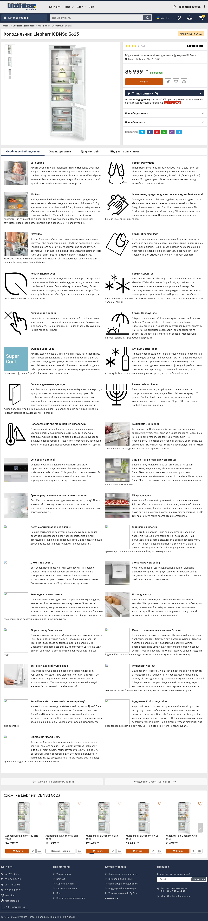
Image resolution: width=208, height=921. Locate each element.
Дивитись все (111, 898)
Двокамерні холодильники (122, 874)
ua (162, 17)
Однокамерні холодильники (123, 883)
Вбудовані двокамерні (120, 878)
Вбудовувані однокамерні (122, 888)
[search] (147, 17)
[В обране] (176, 81)
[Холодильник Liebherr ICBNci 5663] (104, 818)
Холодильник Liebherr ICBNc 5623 (21, 838)
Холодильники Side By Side (123, 893)
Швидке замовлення (168, 81)
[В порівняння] (184, 81)
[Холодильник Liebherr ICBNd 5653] (64, 818)
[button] (91, 853)
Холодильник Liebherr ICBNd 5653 (62, 838)
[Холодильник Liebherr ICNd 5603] (184, 818)
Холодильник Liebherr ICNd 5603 (181, 838)
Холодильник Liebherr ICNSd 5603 (142, 838)
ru (167, 17)
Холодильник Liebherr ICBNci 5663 (102, 838)
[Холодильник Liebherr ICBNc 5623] (23, 818)
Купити (144, 81)
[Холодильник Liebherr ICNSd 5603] (144, 818)
